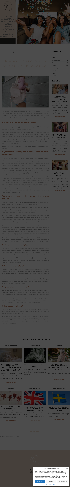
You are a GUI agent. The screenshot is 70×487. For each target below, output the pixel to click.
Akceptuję (39, 481)
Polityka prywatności (50, 484)
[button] (67, 468)
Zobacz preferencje (62, 481)
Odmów (51, 481)
